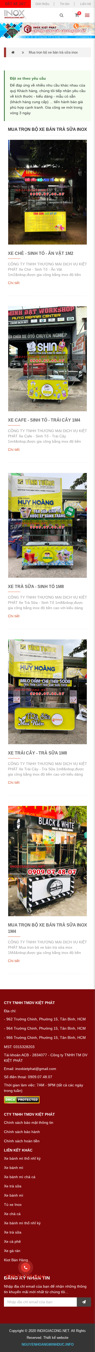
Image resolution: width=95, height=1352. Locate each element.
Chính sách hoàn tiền (22, 1141)
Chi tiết (14, 283)
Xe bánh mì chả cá (19, 1177)
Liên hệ (85, 4)
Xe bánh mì (13, 1167)
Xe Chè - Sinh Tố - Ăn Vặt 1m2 (40, 253)
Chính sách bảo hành (22, 1132)
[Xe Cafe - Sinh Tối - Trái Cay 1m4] (47, 358)
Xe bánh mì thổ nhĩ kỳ (22, 1158)
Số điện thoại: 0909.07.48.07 (28, 1077)
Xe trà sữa (12, 1186)
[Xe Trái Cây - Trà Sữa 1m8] (47, 691)
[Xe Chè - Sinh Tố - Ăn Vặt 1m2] (47, 192)
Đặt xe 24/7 (15, 4)
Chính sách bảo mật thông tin (28, 1122)
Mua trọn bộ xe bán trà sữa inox (53, 52)
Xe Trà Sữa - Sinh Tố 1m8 (36, 586)
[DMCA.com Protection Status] (22, 1099)
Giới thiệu (42, 4)
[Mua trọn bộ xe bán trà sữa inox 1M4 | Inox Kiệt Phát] (47, 861)
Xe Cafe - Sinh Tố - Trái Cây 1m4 (44, 420)
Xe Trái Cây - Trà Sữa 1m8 (37, 753)
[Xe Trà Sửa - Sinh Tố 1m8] (47, 525)
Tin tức (65, 4)
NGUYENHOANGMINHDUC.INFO (48, 1344)
